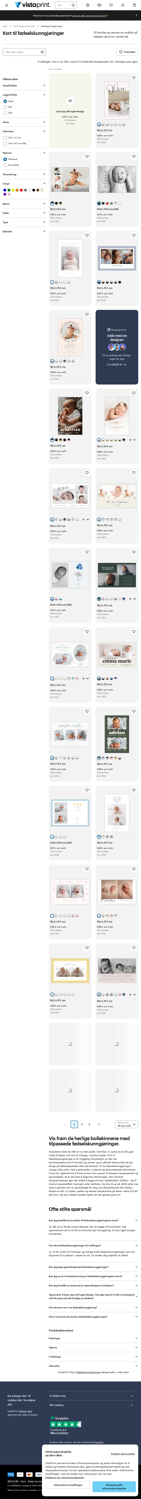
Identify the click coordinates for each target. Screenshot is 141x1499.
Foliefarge (55, 1356)
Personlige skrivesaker (24, 26)
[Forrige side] (64, 1124)
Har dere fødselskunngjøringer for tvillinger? (75, 1245)
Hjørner (7, 152)
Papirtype (54, 1338)
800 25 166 (13, 1481)
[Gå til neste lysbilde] (136, 15)
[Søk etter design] (42, 52)
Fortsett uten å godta (123, 1453)
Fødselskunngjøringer (51, 26)
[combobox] (64, 5)
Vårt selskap (57, 1405)
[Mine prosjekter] (99, 5)
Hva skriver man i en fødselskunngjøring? (73, 1307)
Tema (6, 122)
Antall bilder (10, 85)
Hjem (5, 26)
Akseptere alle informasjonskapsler (114, 1486)
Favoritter (129, 51)
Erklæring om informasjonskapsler (64, 1477)
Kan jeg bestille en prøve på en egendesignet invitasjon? (81, 1285)
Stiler (6, 212)
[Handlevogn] (134, 5)
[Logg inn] (123, 5)
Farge (6, 183)
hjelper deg (25, 1411)
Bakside (7, 231)
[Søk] (73, 5)
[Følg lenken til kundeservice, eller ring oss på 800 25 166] (87, 5)
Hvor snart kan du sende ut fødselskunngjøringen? (78, 1316)
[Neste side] (99, 1124)
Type (5, 222)
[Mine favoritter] (111, 5)
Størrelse (8, 131)
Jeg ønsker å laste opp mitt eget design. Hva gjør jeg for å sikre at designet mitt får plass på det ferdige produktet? (91, 1296)
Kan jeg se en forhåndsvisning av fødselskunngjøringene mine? (85, 1276)
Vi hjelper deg (58, 1395)
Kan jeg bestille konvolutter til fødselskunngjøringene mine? (83, 1220)
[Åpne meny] (6, 5)
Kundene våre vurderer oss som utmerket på (76, 1442)
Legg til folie (10, 94)
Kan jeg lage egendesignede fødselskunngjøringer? (79, 1266)
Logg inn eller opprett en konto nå (88, 15)
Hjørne (53, 1347)
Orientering (9, 174)
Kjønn (6, 203)
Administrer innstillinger (68, 1484)
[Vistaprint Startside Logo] (32, 5)
